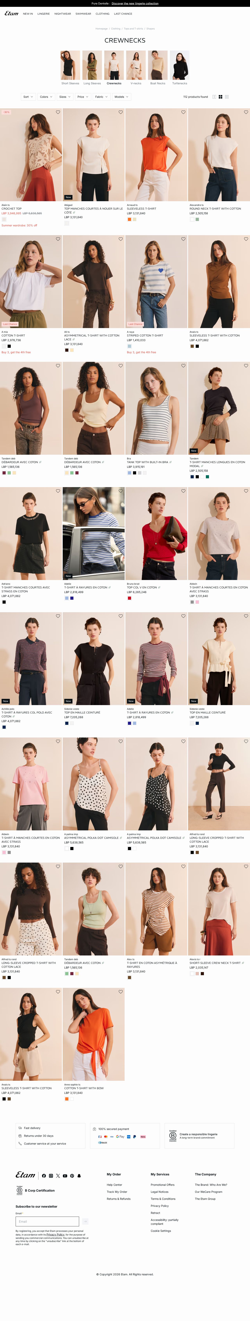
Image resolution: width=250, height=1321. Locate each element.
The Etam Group (205, 1198)
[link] (28, 14)
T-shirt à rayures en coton (86, 587)
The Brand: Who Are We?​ (211, 1184)
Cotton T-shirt (13, 335)
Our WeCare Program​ (208, 1191)
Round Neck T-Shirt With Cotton (215, 208)
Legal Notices (159, 1191)
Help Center (114, 1184)
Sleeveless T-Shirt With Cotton (215, 335)
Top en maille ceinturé (82, 712)
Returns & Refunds (118, 1198)
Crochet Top (11, 208)
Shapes (150, 28)
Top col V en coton (142, 587)
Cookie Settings (161, 1230)
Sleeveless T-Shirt (141, 208)
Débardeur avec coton (20, 462)
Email (19, 1213)
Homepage (102, 28)
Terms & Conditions (163, 1198)
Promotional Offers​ (162, 1184)
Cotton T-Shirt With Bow (84, 1088)
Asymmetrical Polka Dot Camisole (91, 837)
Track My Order (117, 1191)
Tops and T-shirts (133, 28)
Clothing (115, 28)
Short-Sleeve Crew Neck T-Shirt (215, 963)
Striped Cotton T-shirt (145, 335)
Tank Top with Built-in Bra (148, 462)
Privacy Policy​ (160, 1205)
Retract (155, 1212)
